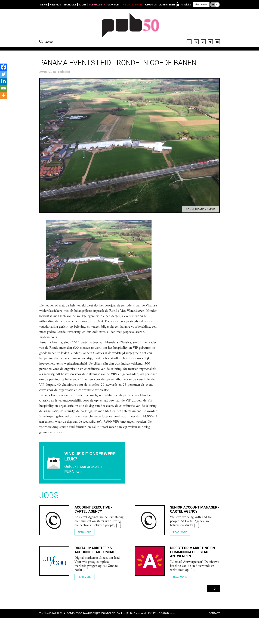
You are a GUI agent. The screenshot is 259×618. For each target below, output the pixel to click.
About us (151, 4)
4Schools (69, 4)
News (43, 4)
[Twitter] (210, 41)
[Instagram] (196, 41)
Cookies (121, 613)
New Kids (55, 4)
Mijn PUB (113, 4)
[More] (3, 95)
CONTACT (214, 613)
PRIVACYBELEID (106, 613)
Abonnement (201, 4)
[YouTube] (217, 41)
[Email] (3, 88)
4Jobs (83, 4)
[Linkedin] (3, 81)
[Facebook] (189, 41)
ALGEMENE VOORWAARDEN (80, 613)
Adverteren (167, 4)
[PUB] (130, 28)
